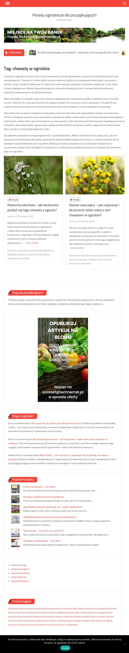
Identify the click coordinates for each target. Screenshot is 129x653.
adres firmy (100, 620)
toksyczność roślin (100, 259)
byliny (45, 608)
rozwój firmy (66, 608)
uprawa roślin (54, 608)
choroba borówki (16, 608)
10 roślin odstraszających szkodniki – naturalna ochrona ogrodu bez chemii (67, 52)
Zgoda (65, 648)
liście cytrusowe (98, 616)
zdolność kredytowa (34, 616)
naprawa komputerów (26, 620)
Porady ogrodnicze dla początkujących (64, 15)
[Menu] (7, 3)
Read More (32, 243)
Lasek (10, 216)
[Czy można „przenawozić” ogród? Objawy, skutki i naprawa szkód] (114, 52)
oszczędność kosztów (45, 624)
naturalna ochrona (16, 616)
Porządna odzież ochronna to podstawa (43, 496)
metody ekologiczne (41, 250)
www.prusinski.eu (20, 573)
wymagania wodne (104, 612)
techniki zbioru (74, 612)
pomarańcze (61, 624)
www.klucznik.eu (20, 580)
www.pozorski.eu (20, 569)
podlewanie (62, 612)
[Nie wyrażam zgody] (124, 644)
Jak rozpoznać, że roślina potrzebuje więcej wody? (57, 423)
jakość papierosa (88, 612)
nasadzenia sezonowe (25, 624)
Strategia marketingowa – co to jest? (42, 540)
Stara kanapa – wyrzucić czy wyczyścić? (43, 530)
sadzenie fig (72, 624)
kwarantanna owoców (53, 616)
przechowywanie (32, 612)
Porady (14, 199)
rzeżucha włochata (38, 254)
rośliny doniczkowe (72, 616)
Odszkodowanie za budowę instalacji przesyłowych (49, 516)
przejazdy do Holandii (107, 608)
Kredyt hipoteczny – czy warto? (39, 486)
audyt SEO (85, 616)
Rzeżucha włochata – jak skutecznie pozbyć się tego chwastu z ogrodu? (32, 207)
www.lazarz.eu (18, 576)
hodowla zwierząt (48, 612)
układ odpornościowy (82, 608)
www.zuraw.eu (19, 564)
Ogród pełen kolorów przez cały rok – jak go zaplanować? (53, 506)
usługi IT (70, 620)
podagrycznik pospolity (84, 620)
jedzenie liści (42, 620)
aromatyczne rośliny (33, 608)
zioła (95, 608)
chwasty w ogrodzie (17, 250)
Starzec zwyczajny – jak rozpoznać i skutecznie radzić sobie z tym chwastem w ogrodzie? (94, 210)
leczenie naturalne (16, 612)
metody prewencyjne (103, 255)
